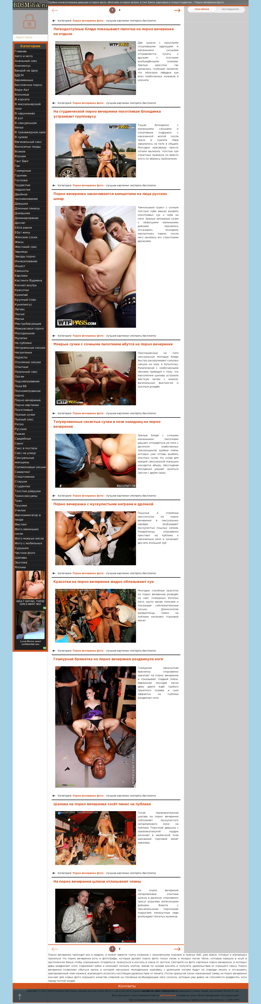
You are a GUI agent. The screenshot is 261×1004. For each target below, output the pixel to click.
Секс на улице (25, 453)
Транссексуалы (26, 496)
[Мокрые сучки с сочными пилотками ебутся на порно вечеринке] (95, 378)
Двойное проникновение (26, 196)
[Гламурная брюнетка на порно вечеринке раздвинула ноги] (95, 727)
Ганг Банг (22, 161)
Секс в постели (26, 448)
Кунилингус (23, 304)
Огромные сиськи (28, 362)
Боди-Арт (22, 90)
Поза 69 (20, 386)
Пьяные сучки (25, 414)
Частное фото (25, 553)
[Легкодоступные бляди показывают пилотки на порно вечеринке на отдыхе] (95, 68)
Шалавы (21, 558)
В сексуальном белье (26, 125)
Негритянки (23, 352)
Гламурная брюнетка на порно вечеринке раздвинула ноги (108, 659)
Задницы (21, 252)
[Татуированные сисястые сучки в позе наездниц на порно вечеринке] (95, 461)
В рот (19, 118)
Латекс (20, 309)
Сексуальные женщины (24, 460)
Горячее (21, 175)
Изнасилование (26, 261)
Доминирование (26, 218)
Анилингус (23, 66)
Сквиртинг (22, 472)
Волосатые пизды (28, 147)
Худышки (22, 548)
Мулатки (21, 338)
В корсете (22, 99)
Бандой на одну (26, 70)
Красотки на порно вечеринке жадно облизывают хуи (103, 581)
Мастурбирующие (28, 324)
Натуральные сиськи (30, 348)
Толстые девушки (28, 491)
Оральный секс (26, 372)
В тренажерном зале (30, 132)
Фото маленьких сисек (27, 531)
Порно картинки (27, 405)
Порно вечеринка (28, 400)
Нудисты (21, 357)
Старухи (21, 481)
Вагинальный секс (28, 142)
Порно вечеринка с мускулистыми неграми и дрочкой (103, 504)
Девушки (21, 203)
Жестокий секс (26, 247)
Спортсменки (24, 477)
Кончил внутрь (26, 285)
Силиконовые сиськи (30, 467)
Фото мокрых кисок (29, 538)
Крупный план (25, 300)
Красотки (22, 290)
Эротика (21, 562)
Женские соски (26, 237)
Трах (18, 501)
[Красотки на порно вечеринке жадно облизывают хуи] (95, 616)
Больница (22, 94)
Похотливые (24, 410)
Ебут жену (22, 232)
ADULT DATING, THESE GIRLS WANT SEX (30, 602)
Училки (20, 510)
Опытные (21, 367)
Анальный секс (26, 61)
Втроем (20, 156)
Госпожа (21, 180)
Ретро (19, 424)
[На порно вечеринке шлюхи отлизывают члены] (95, 916)
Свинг (19, 443)
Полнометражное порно (27, 393)
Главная (20, 51)
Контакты (127, 986)
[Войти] (29, 21)
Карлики (21, 276)
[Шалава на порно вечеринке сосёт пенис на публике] (95, 838)
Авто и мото (24, 56)
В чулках (21, 137)
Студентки (22, 486)
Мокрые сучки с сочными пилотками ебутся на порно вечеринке (113, 344)
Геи (17, 166)
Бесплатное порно (28, 85)
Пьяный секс (24, 419)
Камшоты (22, 271)
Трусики (21, 505)
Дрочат (20, 223)
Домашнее (22, 213)
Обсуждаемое (230, 9)
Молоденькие (25, 333)
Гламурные (23, 171)
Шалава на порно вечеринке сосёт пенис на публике (102, 804)
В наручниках (25, 113)
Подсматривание (27, 381)
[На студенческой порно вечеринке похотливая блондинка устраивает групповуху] (95, 150)
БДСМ (19, 75)
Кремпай (21, 295)
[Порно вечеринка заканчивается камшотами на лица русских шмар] (95, 267)
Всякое (20, 151)
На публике (23, 343)
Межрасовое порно (29, 328)
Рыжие (20, 434)
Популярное (202, 9)
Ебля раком (23, 227)
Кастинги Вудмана (28, 280)
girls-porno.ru (168, 996)
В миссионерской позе (28, 106)
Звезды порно (25, 256)
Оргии (19, 376)
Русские (21, 429)
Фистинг (21, 524)
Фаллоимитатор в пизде (28, 517)
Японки (20, 567)
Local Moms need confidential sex (30, 642)
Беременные (24, 80)
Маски (19, 319)
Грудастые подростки (23, 187)
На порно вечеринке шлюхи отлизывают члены (97, 881)
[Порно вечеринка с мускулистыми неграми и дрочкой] (95, 538)
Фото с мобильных (28, 543)
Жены (19, 242)
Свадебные (23, 439)
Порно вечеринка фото (88, 21)
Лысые (20, 314)
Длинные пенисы (27, 208)
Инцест (20, 266)
